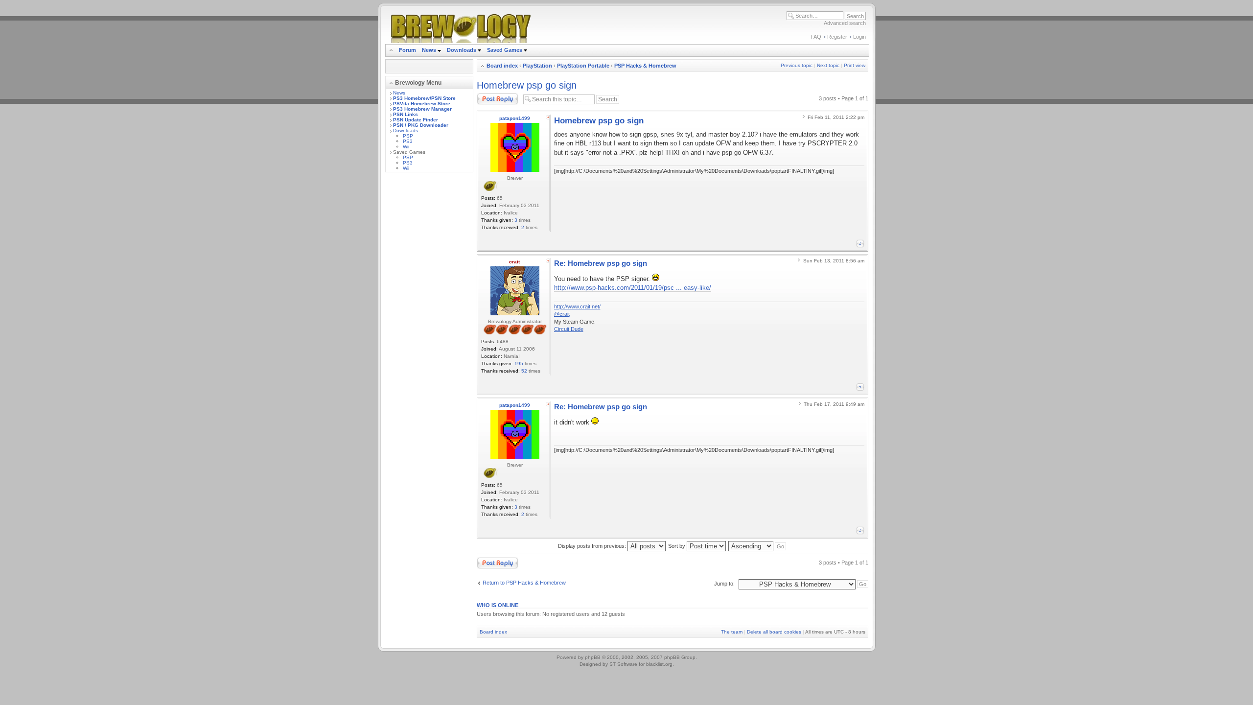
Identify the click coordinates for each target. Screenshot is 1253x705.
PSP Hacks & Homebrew (645, 66)
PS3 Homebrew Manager (422, 109)
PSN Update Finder (415, 119)
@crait (562, 314)
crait (514, 261)
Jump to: (724, 584)
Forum (407, 50)
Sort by (677, 546)
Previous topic (796, 65)
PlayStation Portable (583, 66)
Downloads (462, 50)
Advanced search (845, 23)
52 (524, 371)
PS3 (408, 141)
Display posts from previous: (592, 546)
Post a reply (491, 96)
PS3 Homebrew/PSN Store (424, 98)
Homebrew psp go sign (527, 85)
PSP (408, 136)
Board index (502, 66)
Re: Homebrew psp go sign (600, 263)
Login (859, 37)
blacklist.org (659, 664)
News (429, 50)
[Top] (860, 243)
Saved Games (505, 50)
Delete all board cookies (774, 631)
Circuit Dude (568, 329)
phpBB (593, 657)
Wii (406, 146)
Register (837, 37)
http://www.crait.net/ (577, 306)
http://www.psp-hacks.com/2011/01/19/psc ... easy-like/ (632, 287)
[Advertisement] (429, 326)
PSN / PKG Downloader (420, 125)
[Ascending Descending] (757, 546)
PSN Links (405, 114)
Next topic (828, 65)
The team (732, 631)
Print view (854, 65)
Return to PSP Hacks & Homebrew (524, 583)
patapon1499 (514, 118)
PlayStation (537, 66)
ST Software (623, 664)
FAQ (816, 37)
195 (518, 363)
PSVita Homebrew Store (421, 103)
